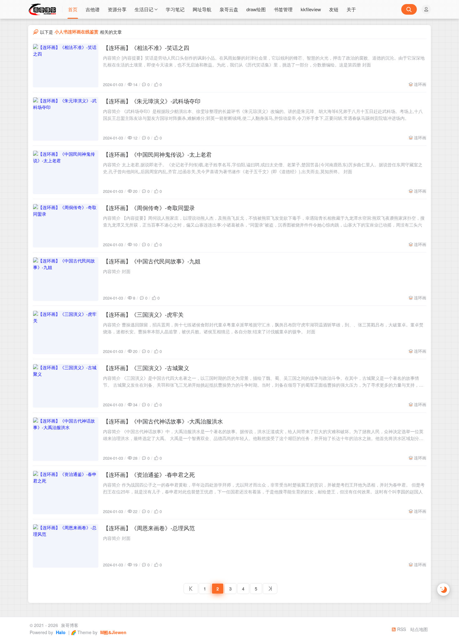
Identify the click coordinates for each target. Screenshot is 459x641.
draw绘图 (256, 9)
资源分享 (117, 9)
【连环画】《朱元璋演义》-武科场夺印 (151, 101)
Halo (60, 632)
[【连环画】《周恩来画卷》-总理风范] (65, 546)
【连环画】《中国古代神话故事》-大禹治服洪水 (163, 421)
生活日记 (144, 9)
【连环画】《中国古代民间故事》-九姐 (151, 261)
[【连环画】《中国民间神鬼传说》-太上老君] (65, 172)
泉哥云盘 (229, 9)
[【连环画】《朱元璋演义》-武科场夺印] (65, 119)
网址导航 (202, 9)
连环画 (420, 84)
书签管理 (283, 9)
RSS (401, 629)
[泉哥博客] (45, 9)
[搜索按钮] (409, 9)
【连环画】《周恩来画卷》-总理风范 (149, 527)
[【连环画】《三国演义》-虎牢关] (65, 332)
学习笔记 (175, 9)
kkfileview (311, 9)
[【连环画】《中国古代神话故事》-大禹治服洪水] (65, 439)
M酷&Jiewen (112, 632)
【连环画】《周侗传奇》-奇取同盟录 (149, 207)
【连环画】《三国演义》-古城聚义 (146, 367)
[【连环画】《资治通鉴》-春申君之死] (65, 492)
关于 (351, 9)
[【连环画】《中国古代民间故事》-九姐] (65, 279)
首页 (72, 9)
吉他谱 (93, 9)
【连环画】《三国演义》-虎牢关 (143, 314)
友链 (333, 9)
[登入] (426, 9)
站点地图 (419, 629)
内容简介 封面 (117, 271)
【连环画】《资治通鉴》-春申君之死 (149, 474)
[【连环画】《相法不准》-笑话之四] (65, 65)
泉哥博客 (69, 625)
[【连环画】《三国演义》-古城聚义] (65, 386)
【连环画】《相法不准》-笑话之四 (146, 47)
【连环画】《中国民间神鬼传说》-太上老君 (157, 154)
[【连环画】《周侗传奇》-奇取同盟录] (65, 225)
